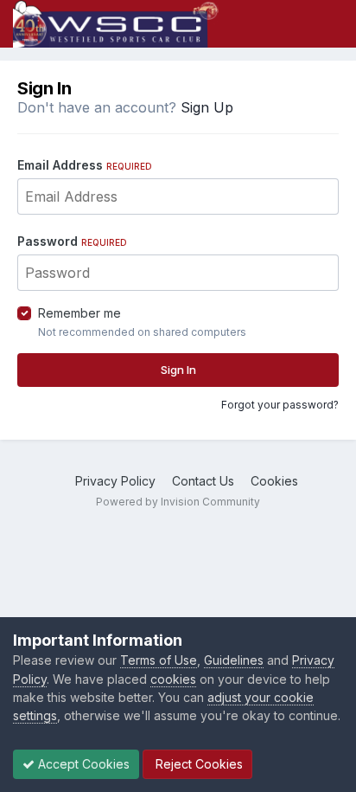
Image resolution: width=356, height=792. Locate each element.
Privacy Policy (115, 480)
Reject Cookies (197, 764)
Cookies (274, 480)
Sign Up (207, 107)
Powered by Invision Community (178, 501)
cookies (173, 679)
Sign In (178, 370)
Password (72, 241)
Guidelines (234, 660)
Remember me (79, 313)
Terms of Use (158, 660)
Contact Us (203, 480)
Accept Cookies (82, 764)
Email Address (84, 165)
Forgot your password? (280, 404)
